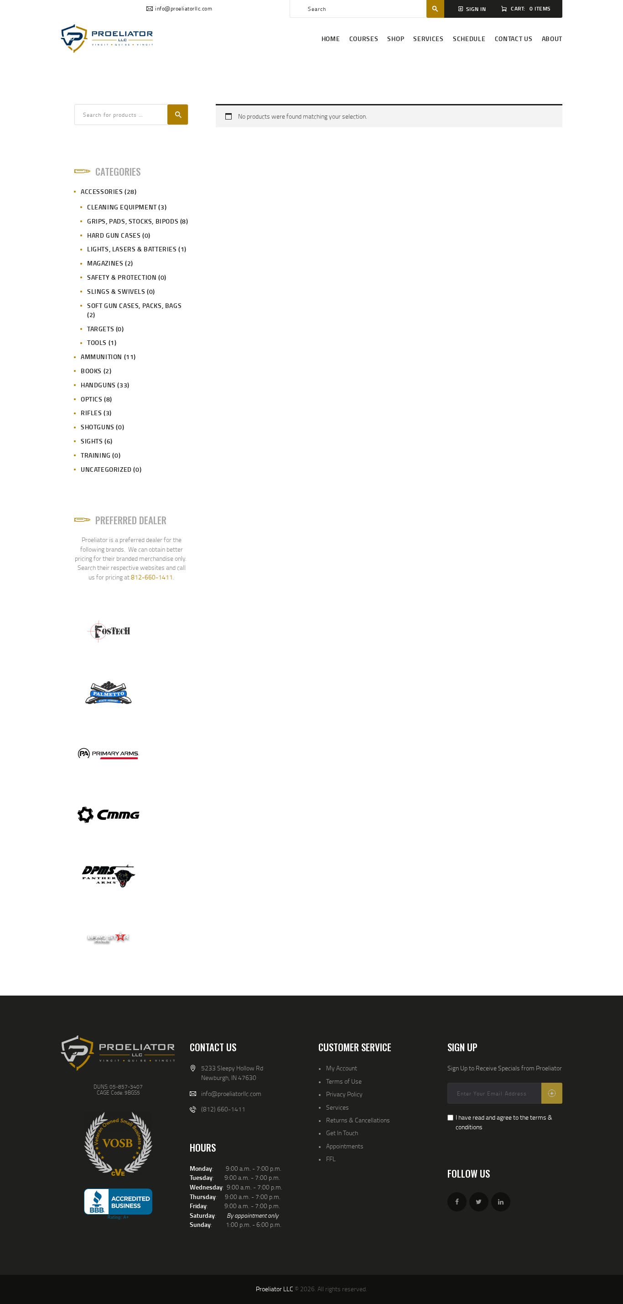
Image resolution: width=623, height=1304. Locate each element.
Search (177, 114)
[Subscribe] (551, 1093)
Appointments (344, 1146)
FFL (331, 1158)
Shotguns (97, 426)
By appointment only (252, 1215)
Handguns (98, 385)
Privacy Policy (344, 1094)
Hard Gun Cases (113, 235)
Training (96, 455)
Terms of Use (344, 1081)
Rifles (91, 412)
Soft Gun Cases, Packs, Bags (134, 305)
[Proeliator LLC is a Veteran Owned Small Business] (118, 1144)
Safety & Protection (121, 277)
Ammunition (101, 356)
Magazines (105, 263)
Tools (97, 342)
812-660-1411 (152, 577)
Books (91, 370)
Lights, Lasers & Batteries (132, 249)
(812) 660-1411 (223, 1109)
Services (337, 1107)
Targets (100, 328)
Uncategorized (106, 469)
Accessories (102, 191)
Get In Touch (342, 1132)
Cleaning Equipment (122, 207)
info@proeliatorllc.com (231, 1093)
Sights (92, 441)
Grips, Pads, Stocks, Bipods (132, 221)
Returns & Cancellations (358, 1120)
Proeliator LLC (274, 1288)
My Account (341, 1068)
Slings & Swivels (116, 291)
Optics (92, 399)
